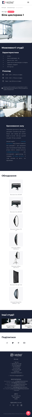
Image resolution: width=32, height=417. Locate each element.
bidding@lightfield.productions (20, 387)
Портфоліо (16, 371)
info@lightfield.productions (20, 384)
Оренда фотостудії (16, 363)
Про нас (17, 362)
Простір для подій (16, 369)
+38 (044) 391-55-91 (18, 156)
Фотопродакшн (16, 366)
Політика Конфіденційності (16, 375)
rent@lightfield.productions (12, 152)
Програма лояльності (16, 372)
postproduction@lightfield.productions (20, 388)
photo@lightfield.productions (18, 385)
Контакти (16, 390)
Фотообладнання (16, 365)
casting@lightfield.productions (18, 382)
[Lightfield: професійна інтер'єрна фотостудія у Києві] (8, 2)
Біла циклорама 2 (11, 326)
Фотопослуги (16, 368)
